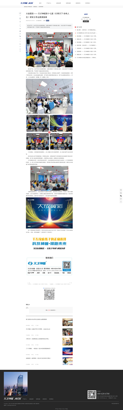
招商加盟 (68, 3)
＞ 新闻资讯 (34, 6)
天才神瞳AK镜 (38, 20)
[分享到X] (20, 41)
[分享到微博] (20, 34)
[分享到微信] (20, 36)
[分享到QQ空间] (20, 29)
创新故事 (58, 3)
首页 (40, 3)
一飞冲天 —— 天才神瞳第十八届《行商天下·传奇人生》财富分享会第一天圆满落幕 (38, 284)
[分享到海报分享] (20, 49)
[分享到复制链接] (20, 26)
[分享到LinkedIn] (20, 44)
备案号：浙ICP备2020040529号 (10, 405)
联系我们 (87, 3)
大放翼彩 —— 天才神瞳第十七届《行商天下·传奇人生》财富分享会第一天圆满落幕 (61, 284)
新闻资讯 (78, 3)
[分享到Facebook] (20, 39)
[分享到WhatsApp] (20, 47)
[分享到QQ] (20, 31)
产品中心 (49, 3)
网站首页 (30, 6)
